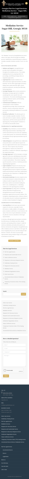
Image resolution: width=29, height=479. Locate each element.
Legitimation (5, 456)
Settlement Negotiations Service (12, 271)
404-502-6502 (7, 393)
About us (3, 459)
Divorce (4, 453)
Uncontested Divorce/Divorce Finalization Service (14, 278)
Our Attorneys (4, 463)
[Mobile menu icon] (26, 3)
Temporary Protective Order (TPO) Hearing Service (15, 282)
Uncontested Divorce (8, 450)
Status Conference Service (11, 257)
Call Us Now (4, 469)
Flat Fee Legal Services (10, 252)
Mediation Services (7, 310)
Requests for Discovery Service (12, 265)
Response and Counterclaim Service (13, 254)
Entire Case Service (9, 274)
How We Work (4, 466)
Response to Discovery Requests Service (14, 260)
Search (4, 291)
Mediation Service (9, 268)
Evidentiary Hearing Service (11, 263)
